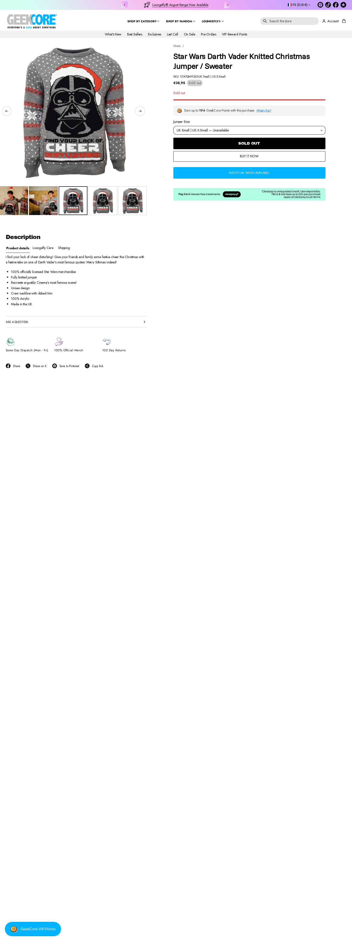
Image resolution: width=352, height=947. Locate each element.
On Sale (189, 34)
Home (177, 46)
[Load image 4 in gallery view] (73, 200)
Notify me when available (249, 173)
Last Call (172, 34)
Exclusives (154, 34)
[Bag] (343, 21)
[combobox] (289, 21)
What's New (113, 34)
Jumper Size (181, 121)
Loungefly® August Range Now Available (180, 4)
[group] (18, 248)
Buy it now (249, 156)
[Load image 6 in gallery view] (132, 200)
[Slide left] (6, 111)
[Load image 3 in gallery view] (43, 200)
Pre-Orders (208, 34)
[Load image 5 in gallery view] (102, 200)
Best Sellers (134, 34)
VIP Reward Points (234, 34)
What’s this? (263, 110)
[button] (289, 21)
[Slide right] (140, 111)
